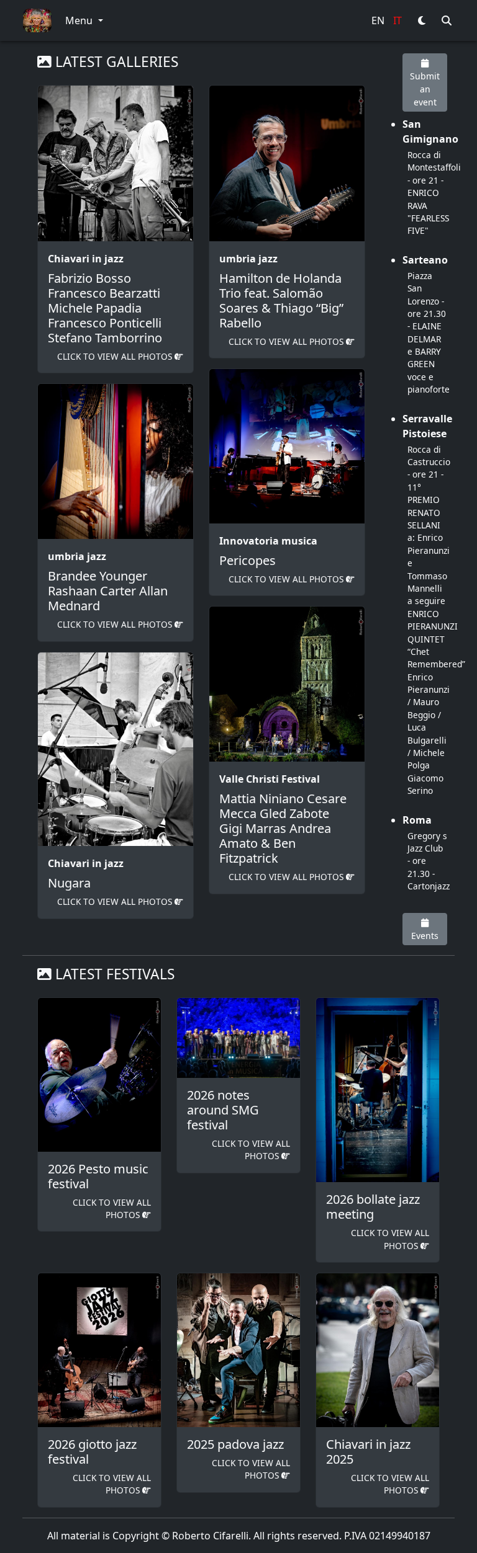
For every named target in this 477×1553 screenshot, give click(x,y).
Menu (80, 20)
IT (397, 20)
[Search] (446, 20)
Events (424, 935)
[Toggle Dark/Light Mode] (422, 20)
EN (377, 20)
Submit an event (425, 89)
